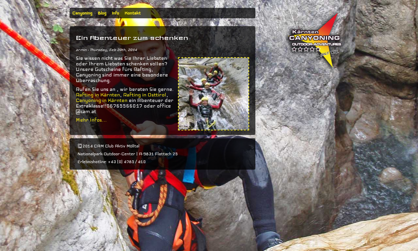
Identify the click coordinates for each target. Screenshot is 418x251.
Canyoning (82, 13)
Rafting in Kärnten (98, 95)
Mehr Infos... (91, 120)
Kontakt (132, 13)
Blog (102, 13)
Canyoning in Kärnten (101, 100)
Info (115, 13)
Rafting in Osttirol (144, 95)
